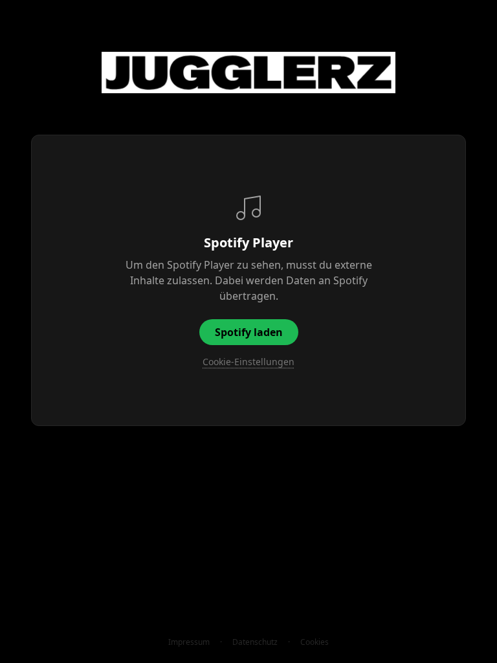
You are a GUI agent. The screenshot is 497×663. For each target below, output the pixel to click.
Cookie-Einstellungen (248, 361)
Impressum (189, 642)
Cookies (314, 642)
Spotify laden (249, 332)
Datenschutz (255, 642)
